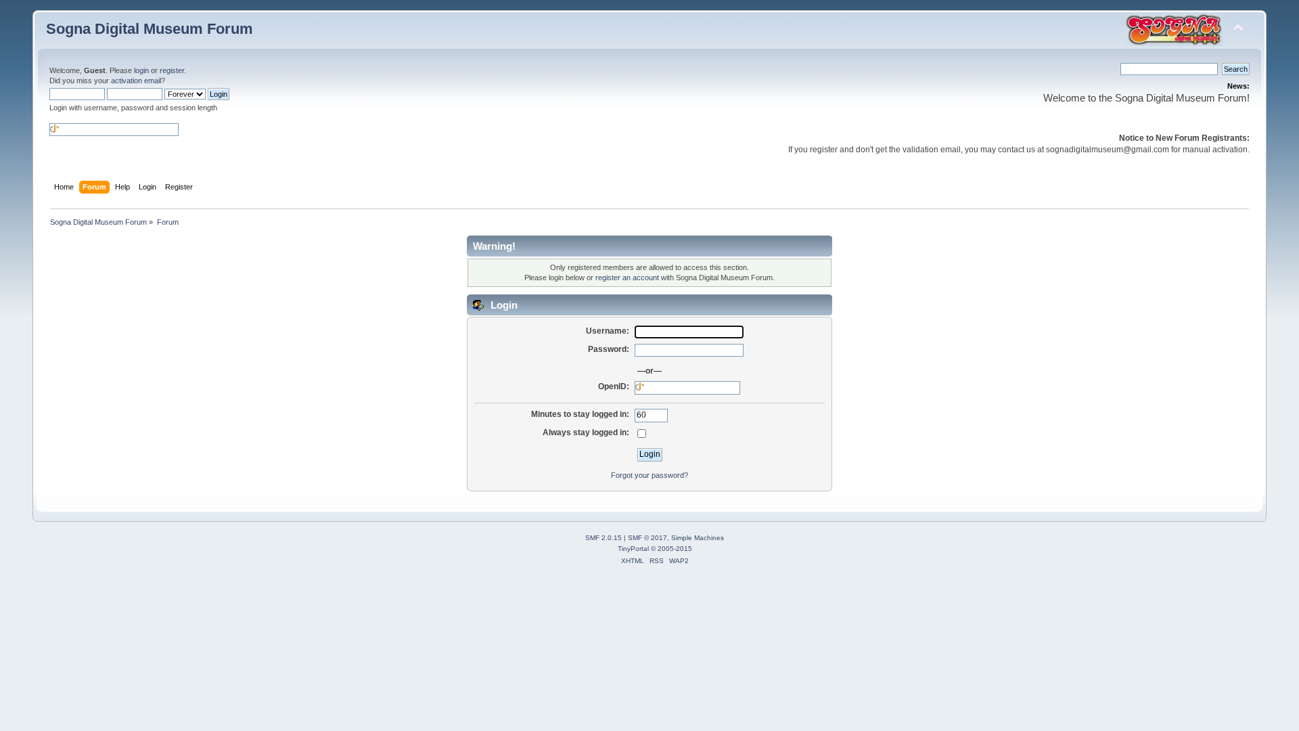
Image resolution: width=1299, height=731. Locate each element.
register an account (627, 277)
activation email (136, 80)
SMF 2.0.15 (603, 537)
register (172, 70)
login (141, 70)
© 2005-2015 (671, 548)
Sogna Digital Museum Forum (149, 28)
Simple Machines (697, 537)
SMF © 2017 (647, 537)
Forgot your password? (649, 475)
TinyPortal (633, 548)
